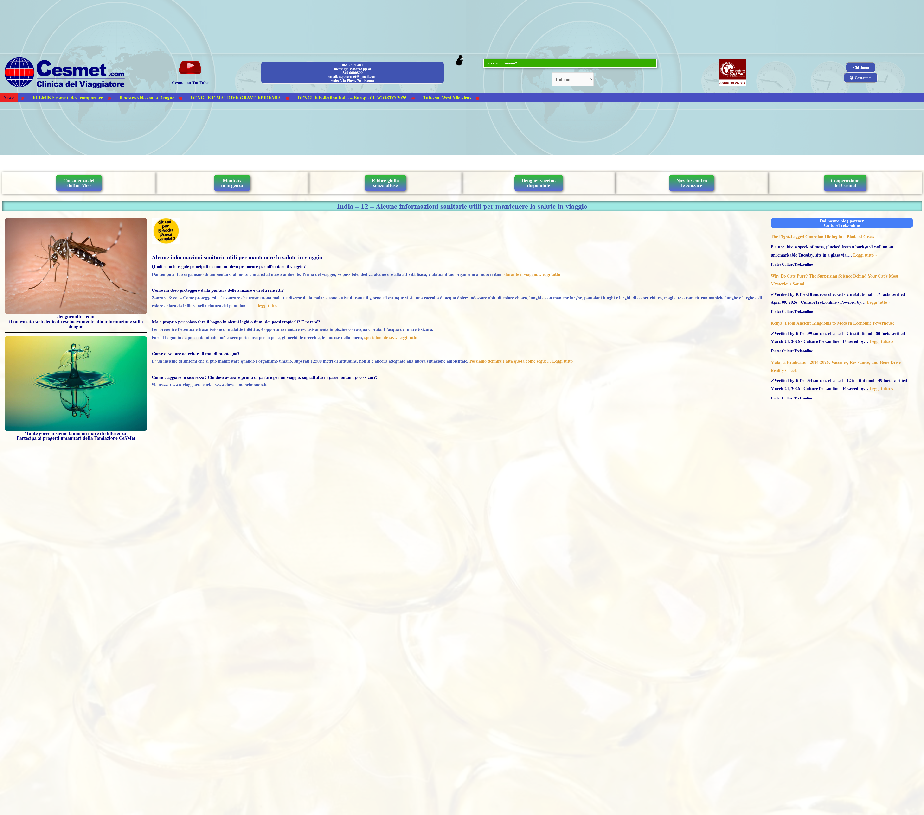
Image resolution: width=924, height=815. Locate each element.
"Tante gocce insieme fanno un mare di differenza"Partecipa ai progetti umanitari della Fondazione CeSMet (76, 436)
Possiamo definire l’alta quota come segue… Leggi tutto (520, 361)
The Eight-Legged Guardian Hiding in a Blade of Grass (822, 237)
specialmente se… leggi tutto (390, 337)
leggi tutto (267, 306)
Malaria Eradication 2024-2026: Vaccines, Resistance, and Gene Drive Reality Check (836, 366)
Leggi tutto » (865, 255)
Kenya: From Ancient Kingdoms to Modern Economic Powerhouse (832, 323)
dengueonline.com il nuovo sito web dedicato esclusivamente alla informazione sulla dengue (76, 321)
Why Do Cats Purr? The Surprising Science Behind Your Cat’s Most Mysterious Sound (834, 280)
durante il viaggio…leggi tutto (532, 274)
